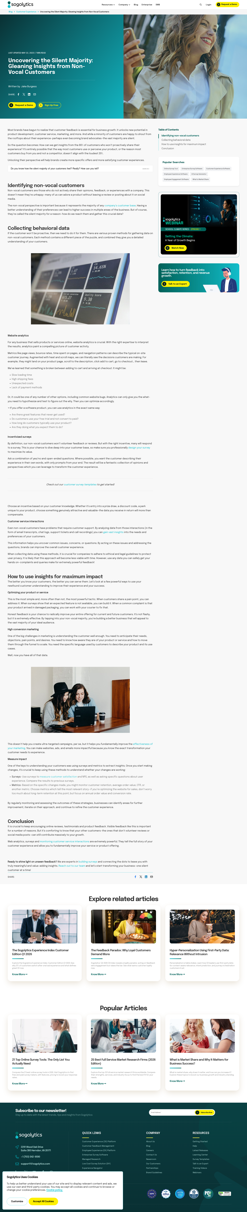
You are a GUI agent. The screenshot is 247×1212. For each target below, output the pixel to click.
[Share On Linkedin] (29, 95)
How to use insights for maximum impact (184, 144)
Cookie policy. (54, 1190)
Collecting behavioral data (176, 140)
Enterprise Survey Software (192, 168)
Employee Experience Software (175, 174)
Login (208, 5)
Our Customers (153, 1164)
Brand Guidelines (154, 1173)
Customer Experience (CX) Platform (99, 1142)
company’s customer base (120, 205)
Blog (136, 5)
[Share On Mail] (34, 95)
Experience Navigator (92, 1168)
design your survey (139, 448)
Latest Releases (200, 1150)
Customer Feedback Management (98, 1146)
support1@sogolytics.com (35, 1164)
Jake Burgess (29, 86)
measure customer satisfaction (58, 777)
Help (195, 1146)
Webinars (197, 1173)
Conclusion (168, 148)
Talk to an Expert (200, 1164)
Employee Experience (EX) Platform (98, 1150)
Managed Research (91, 1159)
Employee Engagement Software (176, 179)
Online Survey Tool (171, 168)
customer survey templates (80, 484)
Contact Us (151, 1155)
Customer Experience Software (218, 168)
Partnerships (152, 1168)
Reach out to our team (72, 866)
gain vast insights (113, 532)
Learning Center (200, 1155)
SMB (158, 5)
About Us (150, 1142)
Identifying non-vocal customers (180, 135)
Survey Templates (201, 1159)
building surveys (88, 862)
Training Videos (200, 1168)
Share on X (146, 169)
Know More (18, 974)
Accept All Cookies (43, 1201)
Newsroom (151, 1159)
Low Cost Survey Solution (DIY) (96, 1164)
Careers (150, 1150)
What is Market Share (201, 179)
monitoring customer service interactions (64, 841)
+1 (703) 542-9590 (30, 1157)
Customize (17, 1201)
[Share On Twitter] (23, 95)
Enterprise (147, 5)
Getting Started (200, 1142)
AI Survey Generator (199, 174)
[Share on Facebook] (18, 95)
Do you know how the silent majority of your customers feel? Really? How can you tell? (55, 168)
